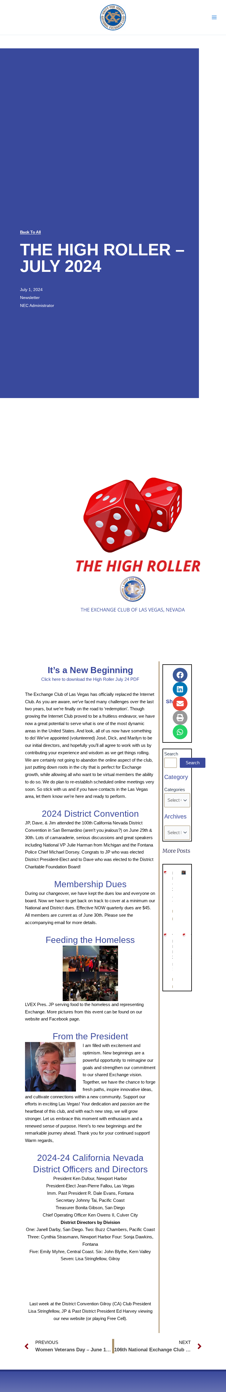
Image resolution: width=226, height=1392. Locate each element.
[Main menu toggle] (214, 17)
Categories (174, 789)
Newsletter (30, 297)
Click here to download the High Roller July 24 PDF (90, 679)
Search (171, 753)
